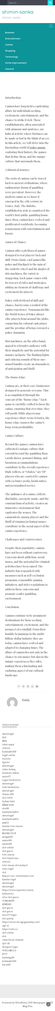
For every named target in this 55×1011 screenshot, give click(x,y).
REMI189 (6, 904)
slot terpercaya (10, 858)
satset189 (7, 844)
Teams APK (8, 794)
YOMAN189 (8, 900)
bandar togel (9, 879)
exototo (6, 758)
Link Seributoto (10, 787)
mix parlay (7, 918)
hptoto (6, 762)
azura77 (6, 776)
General (9, 68)
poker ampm (37, 147)
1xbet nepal (8, 744)
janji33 (5, 822)
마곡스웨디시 (9, 950)
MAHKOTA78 (9, 833)
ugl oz (5, 925)
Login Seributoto (11, 780)
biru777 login (9, 915)
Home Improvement (16, 62)
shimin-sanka (17, 12)
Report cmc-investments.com (18, 876)
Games (9, 44)
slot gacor (7, 851)
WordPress (21, 1002)
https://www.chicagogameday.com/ (21, 922)
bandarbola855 (10, 812)
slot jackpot (21, 865)
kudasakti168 (9, 751)
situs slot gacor (10, 897)
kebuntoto (8, 893)
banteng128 (8, 957)
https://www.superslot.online (17, 890)
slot (4, 872)
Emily (26, 700)
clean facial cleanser (13, 940)
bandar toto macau (12, 826)
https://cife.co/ (10, 929)
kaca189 (6, 964)
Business (9, 32)
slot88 (5, 808)
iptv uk (6, 943)
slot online (8, 847)
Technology (11, 56)
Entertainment (12, 38)
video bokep (9, 769)
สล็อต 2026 (8, 805)
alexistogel (8, 734)
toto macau (8, 854)
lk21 (4, 737)
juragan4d (7, 837)
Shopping (10, 50)
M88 (4, 741)
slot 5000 (7, 797)
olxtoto (6, 748)
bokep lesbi (8, 801)
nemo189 (7, 840)
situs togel (7, 869)
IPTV (4, 954)
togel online (8, 755)
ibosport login (10, 947)
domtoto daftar (10, 773)
